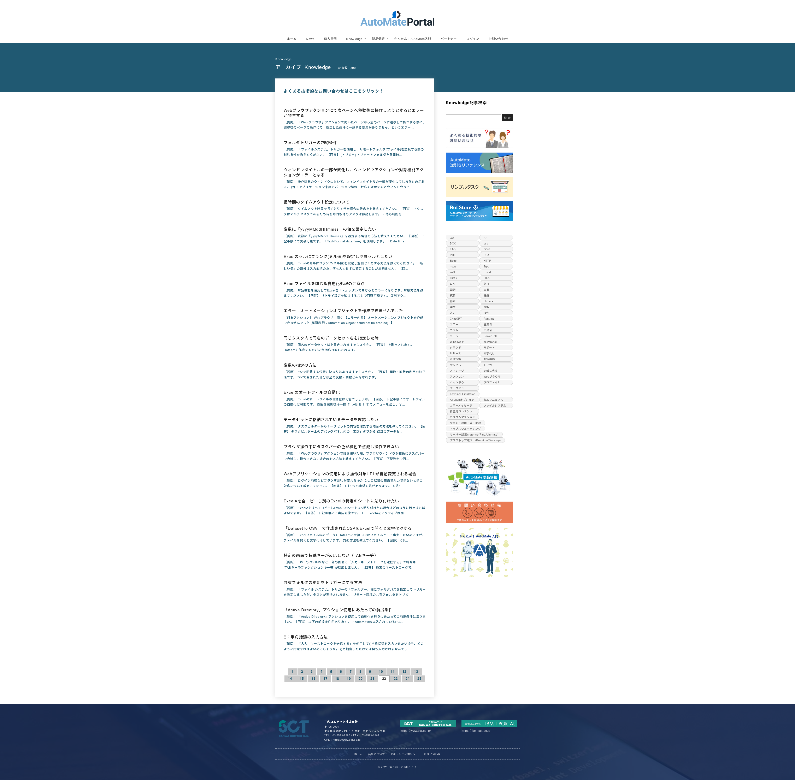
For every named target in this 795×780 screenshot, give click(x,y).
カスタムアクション (462, 417)
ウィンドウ (457, 382)
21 (372, 678)
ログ (452, 284)
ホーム (292, 38)
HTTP (487, 260)
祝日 (452, 295)
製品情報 (378, 38)
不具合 (488, 330)
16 (314, 678)
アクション (457, 376)
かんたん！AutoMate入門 (412, 38)
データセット (458, 388)
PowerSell (490, 336)
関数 (452, 307)
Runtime (489, 318)
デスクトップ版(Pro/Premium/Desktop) (475, 440)
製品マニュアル (494, 400)
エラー (454, 324)
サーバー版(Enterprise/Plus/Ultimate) (474, 434)
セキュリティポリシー (404, 754)
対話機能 (489, 359)
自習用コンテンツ (461, 411)
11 (393, 671)
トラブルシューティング (465, 429)
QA (452, 238)
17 (325, 678)
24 (408, 678)
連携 (486, 295)
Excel (487, 272)
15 (302, 678)
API (486, 238)
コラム (454, 330)
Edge (453, 260)
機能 (486, 307)
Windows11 (457, 342)
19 (349, 678)
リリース (455, 353)
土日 (486, 289)
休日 (486, 284)
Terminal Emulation (462, 394)
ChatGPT (456, 318)
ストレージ (457, 371)
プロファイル (492, 382)
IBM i (453, 278)
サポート (489, 347)
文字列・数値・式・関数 (465, 423)
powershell (491, 342)
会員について (376, 754)
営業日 (488, 324)
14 (290, 678)
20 (361, 678)
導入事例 (330, 38)
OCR (487, 249)
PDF (453, 255)
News (310, 38)
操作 (486, 313)
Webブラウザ (492, 376)
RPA (486, 255)
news (453, 266)
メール (454, 336)
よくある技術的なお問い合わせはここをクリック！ (334, 91)
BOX (453, 243)
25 (419, 678)
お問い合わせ (498, 38)
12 (404, 671)
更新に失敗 (491, 371)
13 (416, 671)
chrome (488, 301)
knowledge (283, 59)
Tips (486, 266)
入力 (452, 313)
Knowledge (354, 38)
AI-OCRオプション (462, 400)
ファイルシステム (495, 405)
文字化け (489, 353)
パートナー (449, 38)
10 (381, 671)
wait (452, 272)
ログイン (472, 38)
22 (384, 678)
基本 (452, 301)
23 (396, 678)
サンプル (455, 365)
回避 (452, 289)
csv (486, 243)
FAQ (453, 249)
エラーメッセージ (461, 405)
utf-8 (487, 278)
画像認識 (455, 359)
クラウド (455, 347)
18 (337, 678)
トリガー (489, 365)
